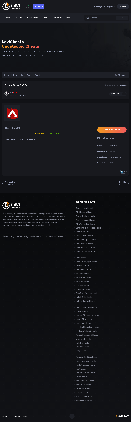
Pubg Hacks (81, 351)
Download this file (112, 129)
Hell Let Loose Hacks (85, 301)
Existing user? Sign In (104, 7)
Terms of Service (37, 237)
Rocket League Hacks (85, 365)
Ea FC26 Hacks (82, 281)
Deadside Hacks (83, 265)
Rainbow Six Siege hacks (86, 357)
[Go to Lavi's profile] (6, 93)
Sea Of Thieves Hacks (85, 373)
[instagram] (9, 231)
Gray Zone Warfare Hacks (87, 293)
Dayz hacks (81, 258)
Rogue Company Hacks (86, 361)
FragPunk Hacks (83, 289)
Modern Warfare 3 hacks (86, 331)
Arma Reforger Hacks (85, 220)
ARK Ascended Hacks (85, 224)
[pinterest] (14, 231)
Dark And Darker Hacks (86, 251)
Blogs (60, 237)
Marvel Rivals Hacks (84, 319)
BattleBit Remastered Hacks (88, 228)
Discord (39, 6)
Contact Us (51, 237)
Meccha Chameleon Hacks (87, 327)
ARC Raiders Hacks (84, 212)
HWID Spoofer (82, 311)
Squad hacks (81, 377)
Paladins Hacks (82, 343)
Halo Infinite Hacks (84, 297)
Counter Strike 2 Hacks (86, 247)
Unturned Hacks (83, 388)
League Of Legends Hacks (87, 315)
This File (121, 18)
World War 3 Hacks (84, 400)
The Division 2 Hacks (85, 381)
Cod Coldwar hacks (84, 244)
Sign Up (123, 6)
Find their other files (18, 95)
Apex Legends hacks (85, 208)
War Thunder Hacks (84, 396)
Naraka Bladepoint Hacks (87, 335)
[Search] (87, 18)
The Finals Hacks (83, 385)
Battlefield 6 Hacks (84, 232)
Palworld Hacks (82, 347)
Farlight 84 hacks (83, 277)
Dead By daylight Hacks (86, 261)
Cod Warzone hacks (84, 236)
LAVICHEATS (122, 416)
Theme (5, 416)
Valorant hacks (82, 392)
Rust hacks (81, 369)
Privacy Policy (8, 236)
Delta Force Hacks (84, 269)
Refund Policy (22, 237)
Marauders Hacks (83, 323)
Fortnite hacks (82, 285)
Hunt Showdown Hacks (86, 307)
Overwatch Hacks (83, 339)
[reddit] (3, 231)
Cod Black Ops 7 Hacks (86, 240)
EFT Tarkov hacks (83, 273)
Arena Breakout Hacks (85, 216)
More (68, 18)
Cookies (25, 416)
